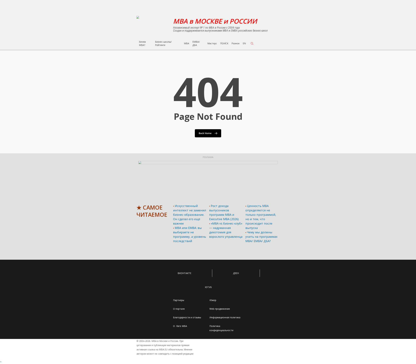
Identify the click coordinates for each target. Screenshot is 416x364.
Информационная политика (224, 317)
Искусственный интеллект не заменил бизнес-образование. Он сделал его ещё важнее (189, 214)
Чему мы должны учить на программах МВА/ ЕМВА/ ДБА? (261, 236)
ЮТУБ (208, 287)
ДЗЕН (236, 273)
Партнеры (178, 300)
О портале (179, 308)
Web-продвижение (219, 308)
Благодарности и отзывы (187, 317)
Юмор (212, 300)
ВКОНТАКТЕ (184, 273)
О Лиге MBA (180, 326)
